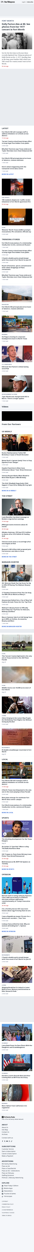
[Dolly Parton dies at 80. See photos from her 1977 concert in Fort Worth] (17, 41)
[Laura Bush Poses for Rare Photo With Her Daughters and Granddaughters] (17, 1032)
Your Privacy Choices (8, 1212)
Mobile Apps (8, 1188)
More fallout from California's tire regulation (14, 1107)
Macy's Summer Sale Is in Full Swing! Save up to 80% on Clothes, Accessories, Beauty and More (17, 619)
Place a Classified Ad (9, 1168)
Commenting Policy (8, 1204)
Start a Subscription (8, 1151)
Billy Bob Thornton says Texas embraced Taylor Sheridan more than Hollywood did (17, 150)
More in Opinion (8, 931)
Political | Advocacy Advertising (12, 1177)
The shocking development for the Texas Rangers (17, 840)
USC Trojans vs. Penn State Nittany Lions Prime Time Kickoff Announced (16, 855)
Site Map (5, 1129)
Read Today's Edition (11, 1186)
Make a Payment (7, 1156)
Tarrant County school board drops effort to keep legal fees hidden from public (17, 142)
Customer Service (8, 1149)
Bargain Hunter (10, 562)
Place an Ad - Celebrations (11, 1170)
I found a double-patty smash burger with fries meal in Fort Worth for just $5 (16, 259)
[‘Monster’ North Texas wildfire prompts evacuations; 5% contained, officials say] (17, 217)
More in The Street (9, 556)
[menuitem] (2, 2)
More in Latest (8, 174)
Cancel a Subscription (9, 1153)
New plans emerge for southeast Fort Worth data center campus (15, 798)
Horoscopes (8, 1196)
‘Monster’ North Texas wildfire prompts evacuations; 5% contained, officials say (16, 231)
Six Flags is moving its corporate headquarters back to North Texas (14, 338)
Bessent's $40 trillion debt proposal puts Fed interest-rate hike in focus (16, 550)
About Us (5, 1127)
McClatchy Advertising (9, 1164)
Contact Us (5, 1132)
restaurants (6, 747)
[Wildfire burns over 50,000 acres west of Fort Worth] (17, 674)
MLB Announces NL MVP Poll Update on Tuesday (16, 863)
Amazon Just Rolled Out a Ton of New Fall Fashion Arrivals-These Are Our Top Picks (17, 601)
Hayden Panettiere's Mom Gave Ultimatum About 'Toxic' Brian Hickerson (17, 469)
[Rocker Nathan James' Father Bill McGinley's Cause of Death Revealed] (17, 442)
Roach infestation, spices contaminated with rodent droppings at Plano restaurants (16, 267)
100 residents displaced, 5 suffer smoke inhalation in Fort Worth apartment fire (16, 201)
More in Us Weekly (9, 490)
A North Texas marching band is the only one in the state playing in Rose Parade (16, 791)
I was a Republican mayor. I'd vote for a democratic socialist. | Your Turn (16, 917)
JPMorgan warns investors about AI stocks (14, 526)
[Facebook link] (2, 1141)
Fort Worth (8, 21)
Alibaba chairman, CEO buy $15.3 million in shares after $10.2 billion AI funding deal (16, 534)
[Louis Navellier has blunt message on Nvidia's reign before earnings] (17, 507)
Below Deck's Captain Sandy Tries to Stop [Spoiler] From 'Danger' (17, 461)
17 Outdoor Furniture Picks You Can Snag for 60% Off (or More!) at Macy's (16, 593)
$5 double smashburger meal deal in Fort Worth (16, 751)
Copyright (5, 1201)
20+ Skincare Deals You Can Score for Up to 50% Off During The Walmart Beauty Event (16, 585)
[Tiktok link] (11, 1141)
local (3, 653)
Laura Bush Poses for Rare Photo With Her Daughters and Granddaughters (17, 1046)
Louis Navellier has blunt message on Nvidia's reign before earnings (15, 518)
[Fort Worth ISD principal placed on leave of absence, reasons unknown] (17, 294)
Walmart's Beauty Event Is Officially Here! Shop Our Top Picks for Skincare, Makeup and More (16, 609)
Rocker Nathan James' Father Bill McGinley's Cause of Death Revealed (15, 454)
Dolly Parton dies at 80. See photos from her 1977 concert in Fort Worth (16, 27)
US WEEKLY (7, 431)
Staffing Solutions (8, 1175)
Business (4, 334)
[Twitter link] (4, 1141)
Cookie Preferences (7, 1209)
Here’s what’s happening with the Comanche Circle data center (14, 168)
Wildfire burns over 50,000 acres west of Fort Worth (16, 689)
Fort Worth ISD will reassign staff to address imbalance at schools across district (15, 134)
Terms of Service (6, 1215)
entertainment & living (9, 394)
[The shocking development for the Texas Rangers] (17, 829)
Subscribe (30, 2)
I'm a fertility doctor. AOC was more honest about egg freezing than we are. (16, 910)
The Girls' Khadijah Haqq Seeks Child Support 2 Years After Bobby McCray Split (17, 484)
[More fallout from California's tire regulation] (17, 1092)
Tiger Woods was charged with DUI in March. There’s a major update (15, 397)
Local (3, 227)
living (4, 715)
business (4, 1103)
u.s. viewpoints (7, 364)
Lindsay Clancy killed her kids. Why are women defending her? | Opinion (16, 925)
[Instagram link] (9, 1141)
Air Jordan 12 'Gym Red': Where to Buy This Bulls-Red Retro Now (15, 847)
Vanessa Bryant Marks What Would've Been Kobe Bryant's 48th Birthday (15, 477)
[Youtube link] (7, 1141)
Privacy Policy (6, 1207)
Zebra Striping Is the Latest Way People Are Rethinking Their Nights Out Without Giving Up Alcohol (17, 720)
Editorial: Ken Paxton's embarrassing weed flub (15, 368)
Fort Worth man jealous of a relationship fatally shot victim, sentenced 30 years (16, 244)
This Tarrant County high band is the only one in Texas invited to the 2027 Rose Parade (17, 658)
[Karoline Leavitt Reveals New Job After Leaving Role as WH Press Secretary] (17, 1062)
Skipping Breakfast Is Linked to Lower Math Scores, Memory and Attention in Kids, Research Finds (16, 989)
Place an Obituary (8, 1173)
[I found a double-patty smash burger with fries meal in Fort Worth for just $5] (17, 944)
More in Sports (8, 869)
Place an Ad (6, 1166)
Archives (5, 1134)
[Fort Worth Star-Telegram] (9, 2)
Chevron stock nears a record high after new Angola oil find (16, 543)
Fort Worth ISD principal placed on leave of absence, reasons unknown (16, 159)
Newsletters (8, 1191)
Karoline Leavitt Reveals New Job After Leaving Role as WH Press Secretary (16, 1076)
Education (5, 304)
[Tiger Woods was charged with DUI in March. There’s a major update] (17, 383)
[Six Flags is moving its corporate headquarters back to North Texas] (17, 324)
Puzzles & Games (10, 1194)
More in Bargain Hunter (12, 626)
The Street (7, 496)
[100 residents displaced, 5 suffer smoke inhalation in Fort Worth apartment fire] (17, 187)
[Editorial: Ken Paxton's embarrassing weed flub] (17, 353)
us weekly (5, 1043)
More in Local (7, 812)
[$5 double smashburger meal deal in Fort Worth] (17, 737)
